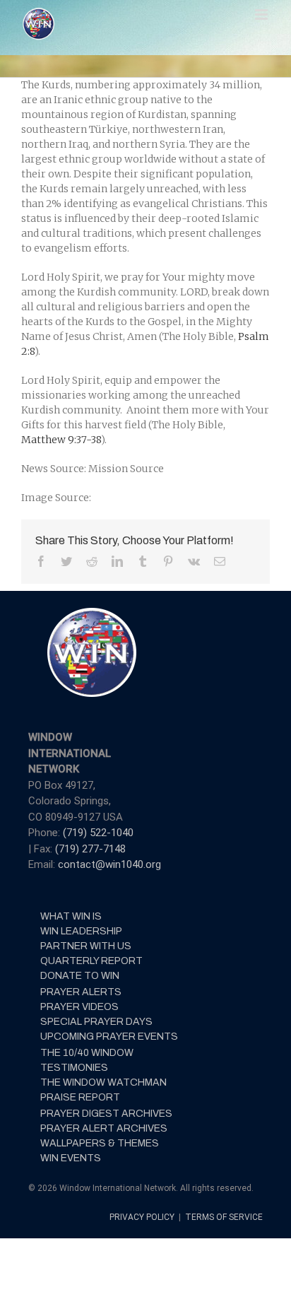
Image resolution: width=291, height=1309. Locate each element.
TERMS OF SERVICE (224, 1217)
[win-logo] (90, 612)
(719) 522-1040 (98, 832)
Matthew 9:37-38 (61, 439)
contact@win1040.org (109, 864)
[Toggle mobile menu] (262, 14)
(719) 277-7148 (90, 849)
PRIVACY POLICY (143, 1217)
